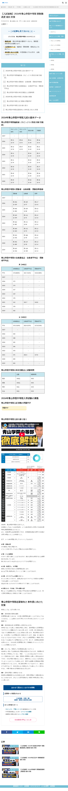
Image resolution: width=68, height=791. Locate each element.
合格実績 (26, 786)
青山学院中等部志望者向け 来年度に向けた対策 (20, 110)
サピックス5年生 (55, 45)
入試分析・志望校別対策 (31, 21)
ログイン (53, 32)
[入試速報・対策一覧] (23, 699)
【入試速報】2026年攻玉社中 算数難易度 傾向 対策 (32, 758)
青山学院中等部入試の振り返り (15, 105)
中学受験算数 (54, 82)
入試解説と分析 (26, 7)
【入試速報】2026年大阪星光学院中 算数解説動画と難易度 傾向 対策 (32, 747)
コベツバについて (56, 91)
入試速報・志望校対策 (57, 78)
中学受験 (19, 7)
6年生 (52, 60)
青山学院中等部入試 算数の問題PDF (17, 101)
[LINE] (39, 732)
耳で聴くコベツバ (56, 73)
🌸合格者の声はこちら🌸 (23, 720)
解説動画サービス (18, 786)
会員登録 (52, 786)
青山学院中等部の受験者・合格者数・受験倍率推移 (22, 82)
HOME (4, 7)
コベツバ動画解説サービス (56, 26)
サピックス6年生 (55, 40)
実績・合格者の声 (56, 87)
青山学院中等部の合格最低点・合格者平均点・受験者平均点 (23, 87)
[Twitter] (17, 732)
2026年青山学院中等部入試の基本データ (18, 71)
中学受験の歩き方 (56, 21)
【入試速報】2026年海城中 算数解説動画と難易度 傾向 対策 (32, 770)
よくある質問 (54, 100)
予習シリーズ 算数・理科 (57, 55)
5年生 (52, 64)
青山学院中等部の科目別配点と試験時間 (18, 92)
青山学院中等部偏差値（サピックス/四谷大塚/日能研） (22, 77)
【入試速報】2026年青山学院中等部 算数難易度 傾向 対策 (46, 7)
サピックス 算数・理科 (57, 36)
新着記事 (53, 96)
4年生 (52, 69)
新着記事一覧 (11, 7)
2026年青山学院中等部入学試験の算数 (17, 97)
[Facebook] (6, 732)
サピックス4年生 (55, 49)
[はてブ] (28, 732)
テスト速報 (23, 21)
